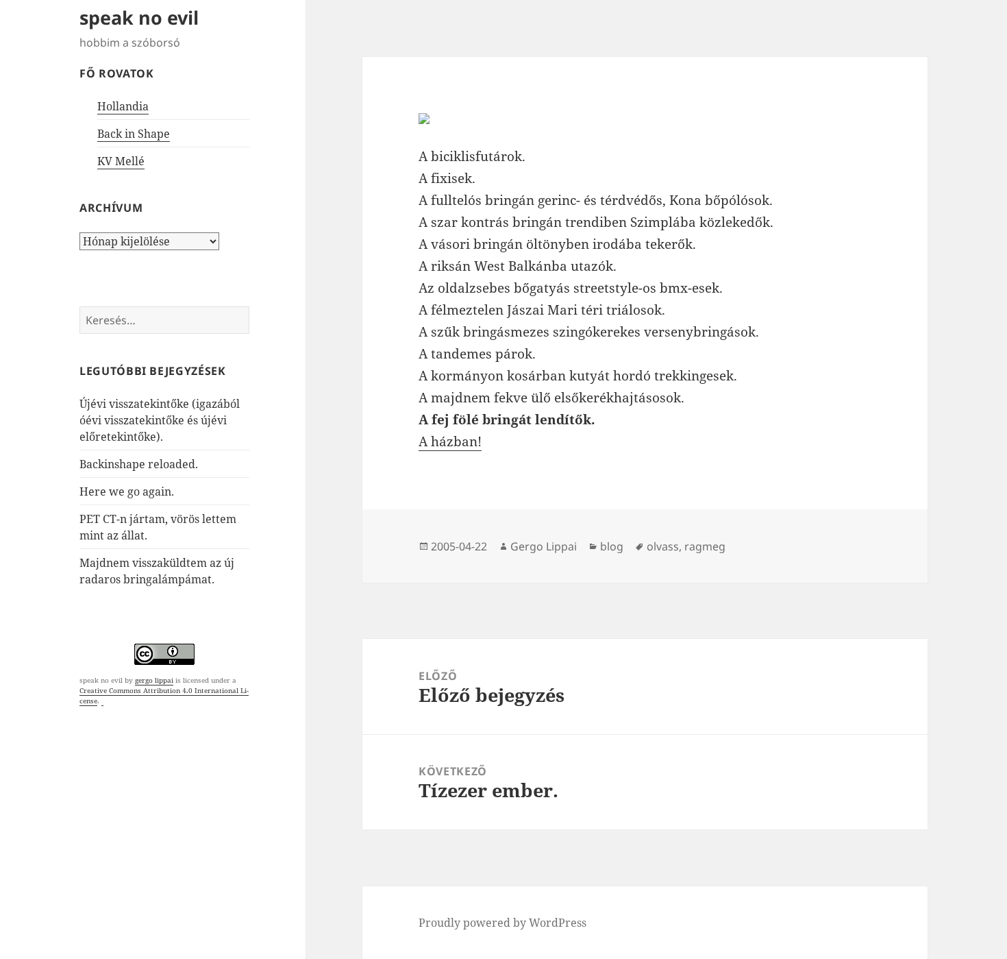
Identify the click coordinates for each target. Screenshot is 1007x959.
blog (611, 546)
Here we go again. (126, 491)
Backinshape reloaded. (138, 464)
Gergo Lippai (543, 546)
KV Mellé (121, 161)
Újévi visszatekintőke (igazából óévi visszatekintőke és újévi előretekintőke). (159, 420)
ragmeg (704, 546)
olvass (663, 546)
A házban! (450, 441)
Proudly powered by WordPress (502, 922)
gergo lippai (154, 680)
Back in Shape (133, 133)
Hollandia (123, 106)
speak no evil (139, 17)
